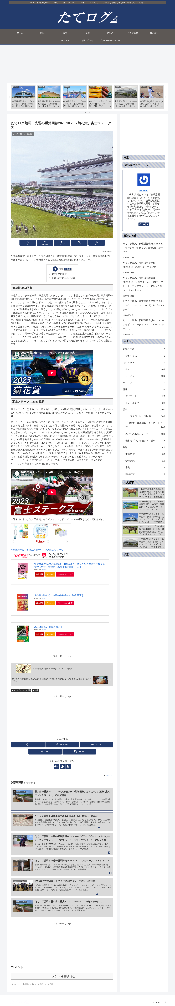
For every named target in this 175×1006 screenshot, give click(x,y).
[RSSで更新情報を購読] (68, 766)
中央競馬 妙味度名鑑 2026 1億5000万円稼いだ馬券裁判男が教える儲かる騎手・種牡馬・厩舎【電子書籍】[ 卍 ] (69, 565)
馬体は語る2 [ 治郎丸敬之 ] (48, 627)
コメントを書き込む (62, 976)
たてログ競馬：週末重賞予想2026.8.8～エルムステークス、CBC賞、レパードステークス (144, 305)
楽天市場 (39, 574)
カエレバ (44, 569)
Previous (9, 97)
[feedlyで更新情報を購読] (62, 766)
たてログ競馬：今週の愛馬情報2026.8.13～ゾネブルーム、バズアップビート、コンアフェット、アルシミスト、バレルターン (143, 284)
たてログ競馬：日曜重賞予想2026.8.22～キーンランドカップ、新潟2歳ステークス (143, 247)
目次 (61, 269)
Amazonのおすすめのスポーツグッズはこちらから (37, 549)
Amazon (50, 574)
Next (166, 97)
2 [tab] (89, 113)
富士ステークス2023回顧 (63, 278)
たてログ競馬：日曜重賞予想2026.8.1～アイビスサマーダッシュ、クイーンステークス (143, 324)
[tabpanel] (23, 97)
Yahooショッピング (65, 574)
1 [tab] (85, 113)
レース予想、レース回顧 (22, 690)
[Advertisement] (87, 64)
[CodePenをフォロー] (56, 766)
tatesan (143, 190)
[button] (96, 243)
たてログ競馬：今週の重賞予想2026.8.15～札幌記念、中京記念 (139, 265)
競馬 (36, 690)
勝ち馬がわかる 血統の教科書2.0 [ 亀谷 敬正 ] (58, 595)
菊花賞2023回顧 (59, 274)
